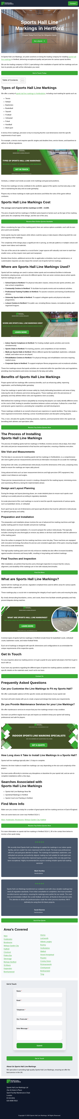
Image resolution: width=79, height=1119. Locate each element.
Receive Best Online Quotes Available (39, 221)
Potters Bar (8, 955)
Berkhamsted (45, 971)
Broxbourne (19, 820)
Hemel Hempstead (47, 955)
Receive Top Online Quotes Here (39, 427)
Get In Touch (39, 1058)
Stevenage (8, 959)
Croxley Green (45, 961)
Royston (43, 958)
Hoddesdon (10, 820)
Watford (43, 951)
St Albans (7, 965)
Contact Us (39, 676)
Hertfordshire (45, 948)
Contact (73, 3)
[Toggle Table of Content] (21, 80)
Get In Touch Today (39, 73)
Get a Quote (38, 41)
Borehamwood (9, 972)
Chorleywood (45, 968)
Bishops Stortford (10, 962)
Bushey (43, 945)
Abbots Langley (46, 941)
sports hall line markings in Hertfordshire (30, 93)
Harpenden (8, 968)
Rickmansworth (46, 964)
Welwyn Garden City (32, 820)
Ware (3, 820)
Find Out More (39, 572)
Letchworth (44, 938)
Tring (42, 974)
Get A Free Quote (39, 920)
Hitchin (42, 935)
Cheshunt (7, 952)
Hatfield (43, 820)
